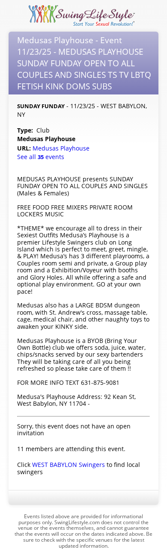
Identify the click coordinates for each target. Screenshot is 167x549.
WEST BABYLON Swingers (68, 464)
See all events (40, 157)
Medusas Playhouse (62, 148)
